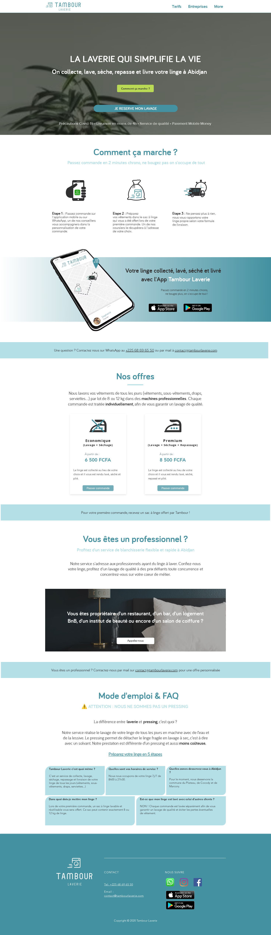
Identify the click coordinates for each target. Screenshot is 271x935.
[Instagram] (184, 882)
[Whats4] (170, 882)
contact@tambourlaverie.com (196, 350)
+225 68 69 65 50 (140, 350)
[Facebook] (198, 882)
